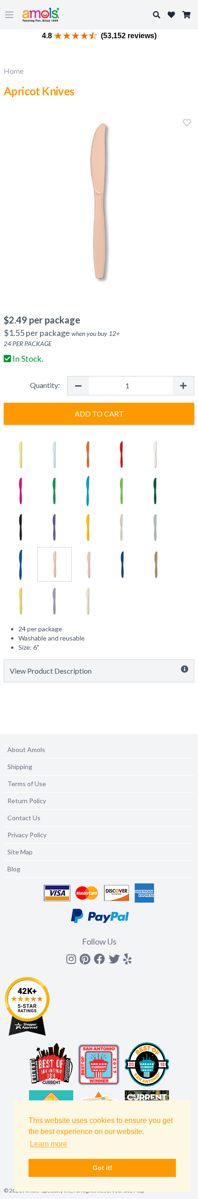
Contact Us (24, 818)
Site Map (20, 852)
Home (13, 70)
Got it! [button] (102, 1167)
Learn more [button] (48, 1144)
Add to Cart (99, 413)
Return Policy (26, 801)
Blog (13, 869)
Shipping (19, 766)
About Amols (26, 749)
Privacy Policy (27, 835)
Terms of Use (26, 784)
